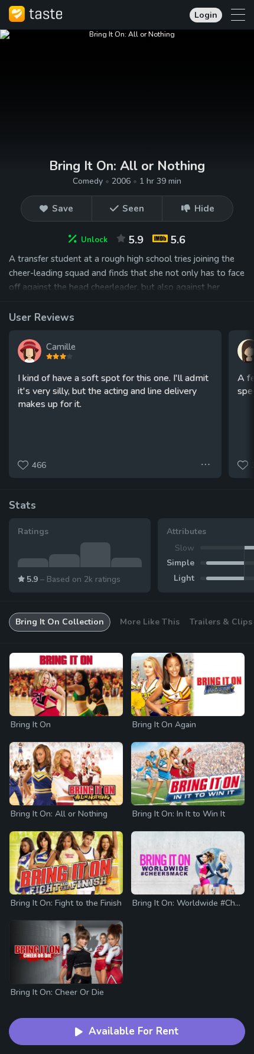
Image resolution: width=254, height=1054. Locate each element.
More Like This (150, 621)
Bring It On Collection (59, 621)
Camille (61, 347)
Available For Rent (134, 1031)
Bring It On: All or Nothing (59, 813)
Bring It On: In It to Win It (178, 813)
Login (205, 15)
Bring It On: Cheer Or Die (57, 992)
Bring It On (31, 724)
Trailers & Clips (221, 621)
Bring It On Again (164, 724)
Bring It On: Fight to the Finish (66, 903)
